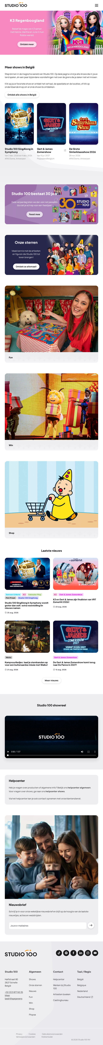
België (80, 979)
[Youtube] (95, 953)
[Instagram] (88, 953)
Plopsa (32, 1014)
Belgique (81, 985)
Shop (31, 1008)
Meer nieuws (51, 680)
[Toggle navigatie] (96, 5)
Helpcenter (58, 979)
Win (31, 1002)
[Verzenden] (91, 925)
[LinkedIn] (81, 953)
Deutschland (83, 996)
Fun (31, 996)
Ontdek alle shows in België (22, 94)
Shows (32, 979)
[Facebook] (73, 953)
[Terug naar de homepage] (16, 5)
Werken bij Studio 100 (62, 987)
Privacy (19, 1034)
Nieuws (32, 991)
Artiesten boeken (61, 994)
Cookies (32, 1034)
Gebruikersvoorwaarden (52, 1034)
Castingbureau (60, 1000)
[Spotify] (66, 953)
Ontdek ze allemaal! (26, 266)
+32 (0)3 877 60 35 (14, 992)
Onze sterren (35, 985)
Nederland (82, 991)
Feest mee (34, 214)
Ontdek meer (27, 44)
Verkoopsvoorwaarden (25, 1037)
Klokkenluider (47, 1037)
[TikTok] (59, 953)
